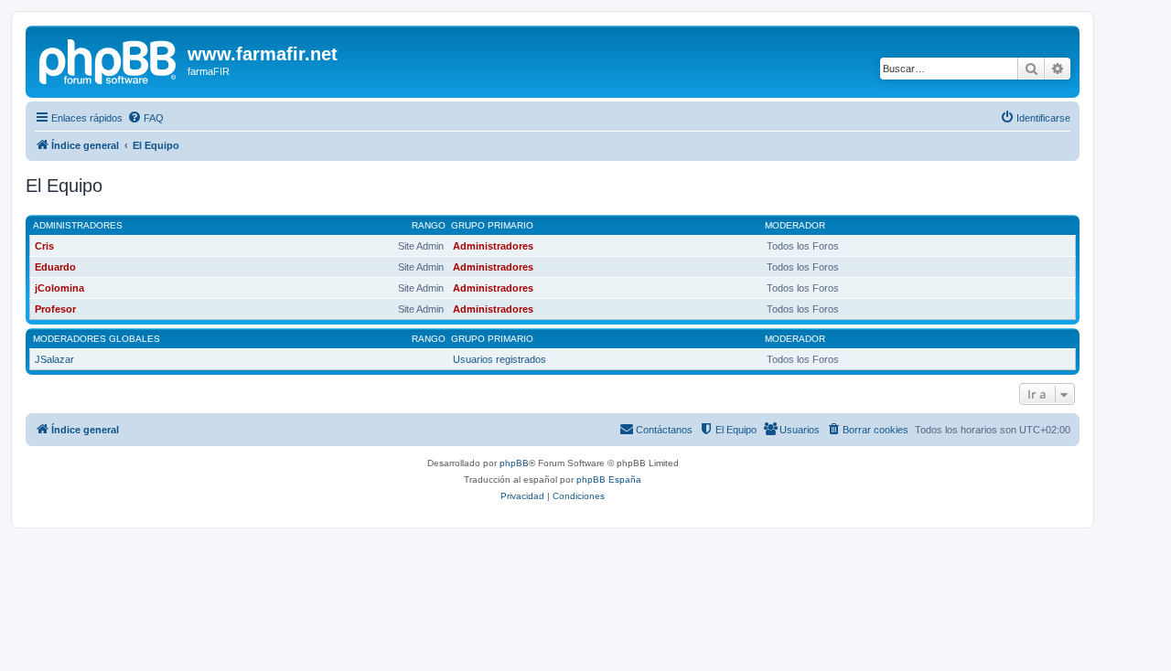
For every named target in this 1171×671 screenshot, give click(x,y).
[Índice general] (109, 59)
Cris (44, 245)
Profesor (55, 309)
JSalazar (54, 359)
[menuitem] (145, 118)
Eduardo (55, 266)
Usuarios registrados (499, 359)
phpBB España (608, 479)
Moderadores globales (96, 339)
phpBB (514, 463)
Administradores (78, 225)
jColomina (59, 287)
